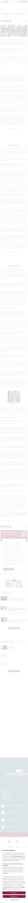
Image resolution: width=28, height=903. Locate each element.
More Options (14, 900)
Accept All (14, 892)
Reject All (14, 896)
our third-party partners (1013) (18, 856)
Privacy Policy (7, 887)
